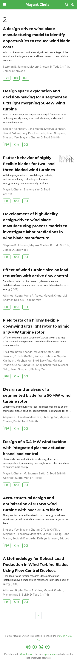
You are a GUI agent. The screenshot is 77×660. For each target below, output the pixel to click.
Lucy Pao (27, 133)
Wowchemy (26, 654)
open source (50, 654)
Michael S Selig (52, 533)
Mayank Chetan (39, 4)
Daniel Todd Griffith (25, 421)
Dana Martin (35, 128)
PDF (6, 144)
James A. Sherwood (15, 249)
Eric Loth (39, 133)
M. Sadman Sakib (34, 473)
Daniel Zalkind (12, 133)
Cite (6, 78)
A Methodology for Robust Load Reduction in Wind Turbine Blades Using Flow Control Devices (35, 564)
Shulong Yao (11, 137)
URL (25, 78)
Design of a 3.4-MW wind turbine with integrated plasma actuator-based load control (34, 447)
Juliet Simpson (56, 133)
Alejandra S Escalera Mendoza (22, 417)
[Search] (66, 5)
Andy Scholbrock (46, 364)
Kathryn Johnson (54, 128)
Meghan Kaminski (28, 360)
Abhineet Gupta (13, 295)
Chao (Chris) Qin (24, 364)
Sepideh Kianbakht (14, 128)
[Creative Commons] (38, 647)
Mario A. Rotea (33, 295)
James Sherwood (14, 70)
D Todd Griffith (50, 529)
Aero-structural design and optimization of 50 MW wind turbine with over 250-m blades (32, 504)
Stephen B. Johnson (15, 66)
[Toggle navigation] (4, 4)
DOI (16, 78)
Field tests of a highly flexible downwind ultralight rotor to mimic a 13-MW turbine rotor (36, 326)
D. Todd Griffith (59, 66)
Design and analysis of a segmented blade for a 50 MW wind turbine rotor (36, 395)
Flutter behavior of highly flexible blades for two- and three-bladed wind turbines (29, 164)
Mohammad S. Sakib (16, 594)
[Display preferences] (72, 5)
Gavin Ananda (24, 351)
